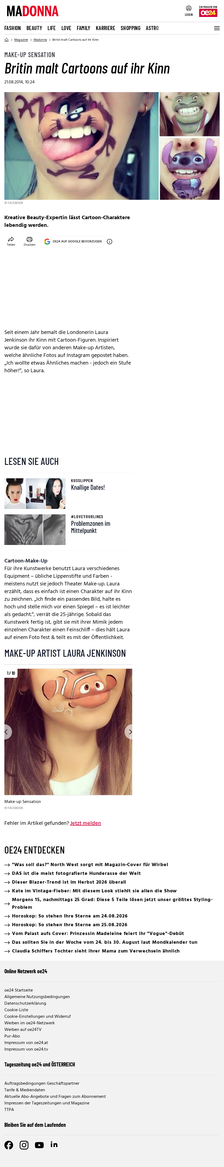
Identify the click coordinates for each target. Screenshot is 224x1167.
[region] (68, 739)
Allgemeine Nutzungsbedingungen (37, 997)
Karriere (105, 28)
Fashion (12, 28)
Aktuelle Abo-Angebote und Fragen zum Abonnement (55, 1096)
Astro (152, 28)
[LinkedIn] (54, 1145)
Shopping (130, 28)
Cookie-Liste (16, 1010)
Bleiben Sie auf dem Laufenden (35, 1124)
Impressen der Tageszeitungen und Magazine (46, 1103)
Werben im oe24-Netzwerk (29, 1023)
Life (52, 28)
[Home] (6, 40)
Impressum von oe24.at (26, 1042)
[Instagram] (24, 1145)
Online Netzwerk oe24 (25, 971)
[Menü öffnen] (216, 28)
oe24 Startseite (18, 990)
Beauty (34, 28)
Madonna (40, 40)
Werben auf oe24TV (23, 1029)
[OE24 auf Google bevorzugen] (109, 241)
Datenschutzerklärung (25, 1003)
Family (83, 28)
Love (66, 28)
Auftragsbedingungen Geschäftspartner (41, 1083)
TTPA (9, 1109)
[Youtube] (39, 1145)
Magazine (21, 40)
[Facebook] (8, 1145)
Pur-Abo (12, 1036)
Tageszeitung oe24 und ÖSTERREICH (39, 1064)
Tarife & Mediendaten (24, 1090)
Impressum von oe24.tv (26, 1049)
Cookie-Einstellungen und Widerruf (37, 1016)
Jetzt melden (85, 823)
